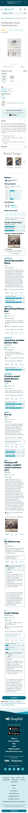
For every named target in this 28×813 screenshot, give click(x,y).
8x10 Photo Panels (9, 705)
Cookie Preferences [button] (14, 793)
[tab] (15, 64)
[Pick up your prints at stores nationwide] (7, 760)
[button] (2, 9)
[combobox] (14, 13)
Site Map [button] (14, 785)
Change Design (20, 103)
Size (2, 87)
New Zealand (14, 781)
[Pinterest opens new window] (15, 768)
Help (14, 746)
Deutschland (6, 777)
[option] (4, 79)
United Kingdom (6, 779)
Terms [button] (13, 788)
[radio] (2, 97)
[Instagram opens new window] (10, 768)
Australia (22, 779)
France (13, 777)
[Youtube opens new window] (19, 768)
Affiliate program (14, 749)
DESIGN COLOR (5, 94)
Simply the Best (18, 167)
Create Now (14, 811)
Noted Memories (9, 167)
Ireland (18, 777)
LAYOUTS (3, 73)
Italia (22, 777)
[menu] (23, 67)
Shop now (17, 3)
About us (14, 738)
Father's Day (18, 18)
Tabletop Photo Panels (10, 703)
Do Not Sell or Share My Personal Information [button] (14, 801)
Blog (14, 743)
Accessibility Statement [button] (14, 799)
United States (15, 779)
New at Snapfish (14, 741)
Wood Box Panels (9, 18)
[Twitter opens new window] (23, 768)
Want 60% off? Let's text (14, 751)
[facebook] (6, 768)
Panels (2, 18)
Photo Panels (11, 701)
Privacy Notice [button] (13, 790)
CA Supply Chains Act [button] (14, 796)
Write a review (19, 30)
